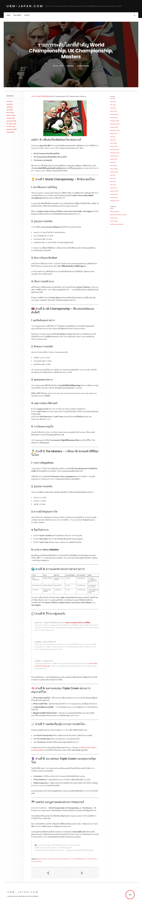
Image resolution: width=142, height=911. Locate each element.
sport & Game (84, 66)
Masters (40, 859)
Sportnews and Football (116, 224)
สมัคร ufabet (17, 15)
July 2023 (112, 175)
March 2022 (113, 188)
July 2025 (112, 136)
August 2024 (113, 159)
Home (8, 15)
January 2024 (114, 168)
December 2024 (114, 149)
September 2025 (12, 129)
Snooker (45, 859)
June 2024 (113, 162)
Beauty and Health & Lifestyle (118, 214)
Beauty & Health (114, 211)
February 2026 (11, 115)
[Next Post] (82, 872)
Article (26, 15)
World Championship (62, 859)
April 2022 (113, 184)
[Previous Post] (48, 872)
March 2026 (10, 112)
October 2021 (114, 197)
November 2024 (114, 152)
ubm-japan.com (25, 6)
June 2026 (10, 104)
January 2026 (11, 118)
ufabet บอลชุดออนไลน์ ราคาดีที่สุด (77, 622)
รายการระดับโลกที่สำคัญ (40, 96)
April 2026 (10, 110)
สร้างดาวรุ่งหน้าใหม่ (88, 859)
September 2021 (114, 200)
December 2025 (11, 121)
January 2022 (114, 194)
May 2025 (113, 140)
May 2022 (113, 181)
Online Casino (114, 218)
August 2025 (10, 132)
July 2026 (9, 101)
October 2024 (114, 156)
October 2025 (11, 126)
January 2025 (114, 146)
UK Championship (52, 859)
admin (71, 66)
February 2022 (114, 191)
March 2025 (113, 143)
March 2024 (113, 165)
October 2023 (114, 172)
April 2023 (113, 178)
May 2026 (9, 107)
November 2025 (11, 123)
